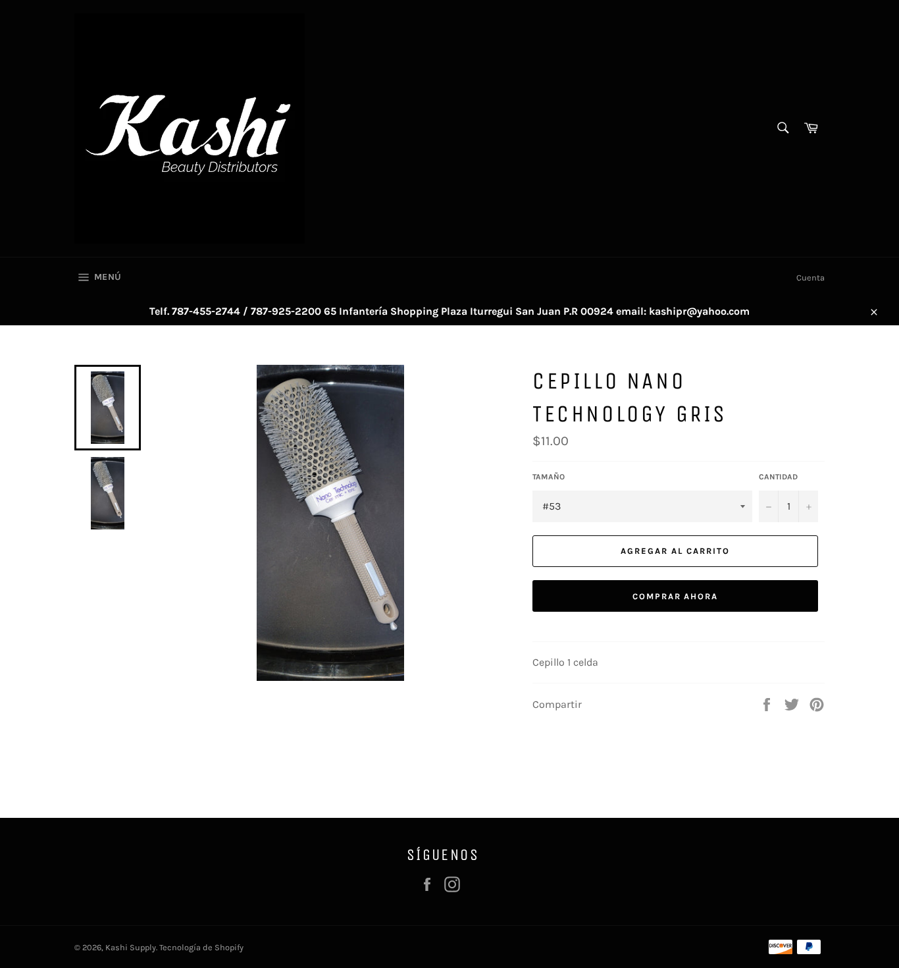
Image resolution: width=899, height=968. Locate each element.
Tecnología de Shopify (201, 947)
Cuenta (810, 277)
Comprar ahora (675, 596)
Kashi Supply (130, 947)
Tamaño (548, 476)
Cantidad (778, 476)
